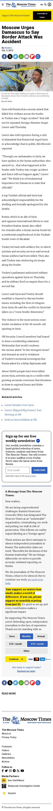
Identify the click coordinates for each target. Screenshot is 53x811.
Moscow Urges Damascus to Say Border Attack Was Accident (22, 34)
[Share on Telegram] (15, 56)
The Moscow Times (13, 729)
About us (6, 733)
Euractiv (12, 793)
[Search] (45, 5)
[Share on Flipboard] (32, 56)
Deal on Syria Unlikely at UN (21, 419)
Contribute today (42, 15)
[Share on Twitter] (10, 56)
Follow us (7, 767)
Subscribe (39, 470)
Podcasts (7, 746)
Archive (5, 761)
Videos (5, 750)
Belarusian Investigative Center (24, 786)
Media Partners (10, 776)
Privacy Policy (30, 476)
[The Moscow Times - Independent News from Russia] (20, 5)
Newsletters (8, 757)
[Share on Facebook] (4, 56)
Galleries (6, 754)
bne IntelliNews (16, 780)
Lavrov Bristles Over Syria (19, 405)
